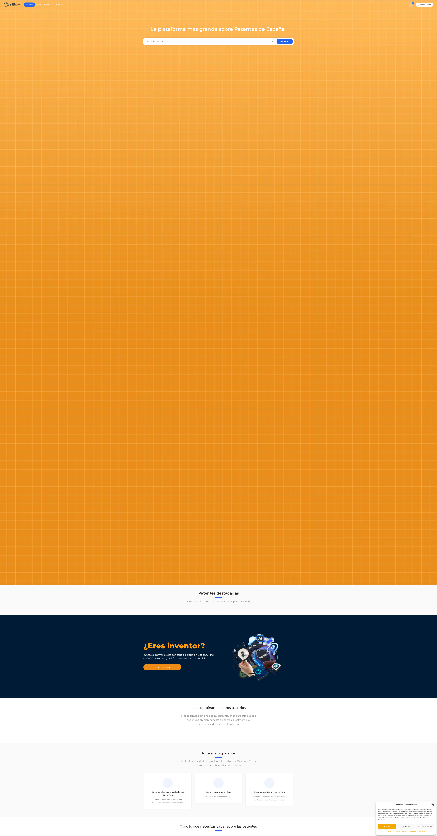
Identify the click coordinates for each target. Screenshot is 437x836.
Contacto (60, 4)
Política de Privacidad (408, 831)
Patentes (29, 4)
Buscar (284, 41)
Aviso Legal (421, 831)
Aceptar (387, 826)
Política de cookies (393, 831)
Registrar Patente (44, 4)
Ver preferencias (424, 826)
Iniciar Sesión (425, 5)
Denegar (406, 826)
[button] (432, 805)
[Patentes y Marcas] (12, 5)
